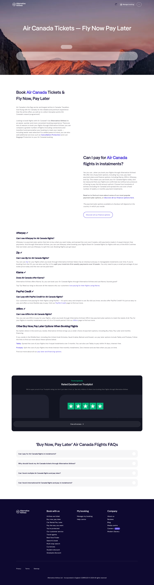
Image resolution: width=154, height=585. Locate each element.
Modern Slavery (113, 531)
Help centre (81, 519)
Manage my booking (85, 516)
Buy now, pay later (54, 519)
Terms (27, 569)
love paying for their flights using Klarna (84, 285)
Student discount (53, 550)
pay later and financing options (49, 351)
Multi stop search (53, 544)
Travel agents (52, 534)
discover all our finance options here (119, 198)
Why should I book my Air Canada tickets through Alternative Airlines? (46, 463)
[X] (22, 554)
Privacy (18, 569)
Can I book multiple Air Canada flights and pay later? (39, 473)
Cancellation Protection (51, 135)
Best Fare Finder (53, 538)
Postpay (19, 348)
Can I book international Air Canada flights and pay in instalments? (45, 483)
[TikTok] (26, 554)
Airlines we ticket (53, 516)
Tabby (18, 343)
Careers (110, 528)
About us (110, 516)
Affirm (75, 320)
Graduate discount (54, 553)
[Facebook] (18, 554)
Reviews (110, 519)
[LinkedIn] (34, 554)
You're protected (53, 528)
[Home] (19, 4)
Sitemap (36, 569)
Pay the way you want (55, 525)
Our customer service (55, 531)
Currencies (51, 547)
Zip (27, 262)
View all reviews (75, 424)
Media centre (112, 525)
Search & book (52, 541)
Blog (109, 522)
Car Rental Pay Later (54, 522)
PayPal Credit (61, 303)
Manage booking (128, 4)
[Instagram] (30, 554)
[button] (139, 4)
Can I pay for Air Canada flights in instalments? (37, 454)
